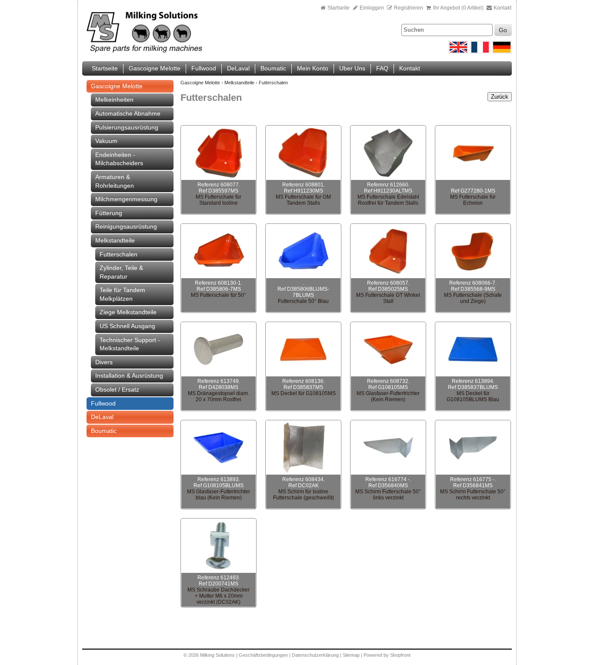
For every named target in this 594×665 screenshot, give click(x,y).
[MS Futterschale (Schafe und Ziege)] (473, 251)
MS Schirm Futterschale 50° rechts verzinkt (473, 495)
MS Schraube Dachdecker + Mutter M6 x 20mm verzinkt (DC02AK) (218, 596)
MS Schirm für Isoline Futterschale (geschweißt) (303, 495)
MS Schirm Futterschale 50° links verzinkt (388, 495)
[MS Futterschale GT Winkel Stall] (388, 251)
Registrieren (408, 8)
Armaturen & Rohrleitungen (114, 181)
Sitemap (352, 655)
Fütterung (108, 212)
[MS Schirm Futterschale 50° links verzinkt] (388, 448)
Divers (104, 362)
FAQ (382, 68)
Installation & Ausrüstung (129, 375)
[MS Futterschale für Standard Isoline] (218, 153)
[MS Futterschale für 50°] (218, 251)
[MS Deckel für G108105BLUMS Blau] (473, 349)
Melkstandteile (115, 240)
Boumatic (273, 68)
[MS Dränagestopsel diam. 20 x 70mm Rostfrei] (218, 349)
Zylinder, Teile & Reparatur (121, 272)
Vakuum (106, 140)
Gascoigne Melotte (154, 68)
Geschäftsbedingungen (263, 655)
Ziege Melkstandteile (128, 312)
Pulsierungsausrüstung (126, 127)
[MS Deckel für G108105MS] (303, 349)
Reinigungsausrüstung (126, 226)
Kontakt (501, 8)
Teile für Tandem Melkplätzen (122, 294)
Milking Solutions (218, 655)
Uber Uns (352, 68)
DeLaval (238, 68)
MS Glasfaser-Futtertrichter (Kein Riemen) (388, 396)
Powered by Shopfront (387, 655)
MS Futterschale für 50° (218, 295)
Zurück (499, 96)
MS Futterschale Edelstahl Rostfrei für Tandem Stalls (388, 200)
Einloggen (371, 8)
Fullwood (203, 68)
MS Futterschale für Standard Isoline (218, 200)
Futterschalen (118, 254)
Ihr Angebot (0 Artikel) (458, 8)
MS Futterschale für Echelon (473, 200)
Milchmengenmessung (126, 199)
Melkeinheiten (114, 99)
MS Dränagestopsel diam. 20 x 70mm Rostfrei (218, 396)
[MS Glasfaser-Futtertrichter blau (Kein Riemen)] (218, 448)
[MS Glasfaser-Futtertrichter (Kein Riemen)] (388, 349)
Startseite (338, 8)
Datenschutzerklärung (315, 655)
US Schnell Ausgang (127, 326)
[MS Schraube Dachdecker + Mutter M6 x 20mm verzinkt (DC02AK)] (218, 546)
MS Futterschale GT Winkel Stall (388, 298)
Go (503, 30)
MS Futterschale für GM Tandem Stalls (303, 200)
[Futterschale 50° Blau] (303, 251)
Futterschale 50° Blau (303, 301)
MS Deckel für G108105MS (303, 393)
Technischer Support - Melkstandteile (130, 344)
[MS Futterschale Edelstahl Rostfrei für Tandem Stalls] (388, 153)
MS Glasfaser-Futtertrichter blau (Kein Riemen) (218, 495)
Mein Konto (312, 68)
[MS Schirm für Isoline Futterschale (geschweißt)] (303, 448)
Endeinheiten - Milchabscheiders (119, 159)
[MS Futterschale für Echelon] (473, 153)
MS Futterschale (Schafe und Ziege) (473, 298)
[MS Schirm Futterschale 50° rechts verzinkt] (473, 448)
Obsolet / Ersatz (117, 389)
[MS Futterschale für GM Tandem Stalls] (303, 153)
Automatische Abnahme (127, 113)
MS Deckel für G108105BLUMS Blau (473, 396)
